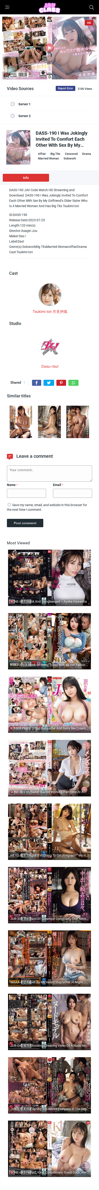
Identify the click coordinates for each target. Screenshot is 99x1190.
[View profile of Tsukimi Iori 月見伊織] (49, 296)
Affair (42, 154)
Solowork (70, 158)
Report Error (65, 88)
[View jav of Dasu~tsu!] (50, 348)
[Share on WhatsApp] (73, 383)
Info (26, 178)
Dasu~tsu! (49, 366)
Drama (86, 154)
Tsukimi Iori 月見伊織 (50, 311)
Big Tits (55, 154)
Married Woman (48, 158)
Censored (71, 154)
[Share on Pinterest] (61, 383)
